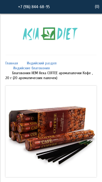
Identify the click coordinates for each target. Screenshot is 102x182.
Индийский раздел (42, 63)
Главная (11, 63)
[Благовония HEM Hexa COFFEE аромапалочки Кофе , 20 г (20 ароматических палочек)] (51, 175)
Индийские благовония (31, 68)
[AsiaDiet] (51, 47)
